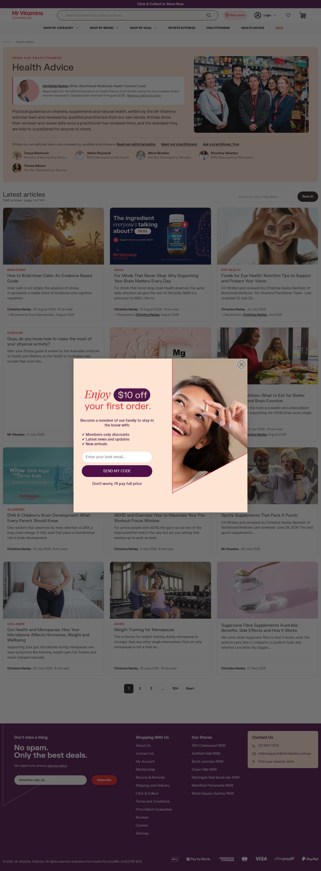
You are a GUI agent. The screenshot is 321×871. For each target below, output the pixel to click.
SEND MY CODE (117, 471)
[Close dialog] (241, 364)
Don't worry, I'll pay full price (117, 484)
